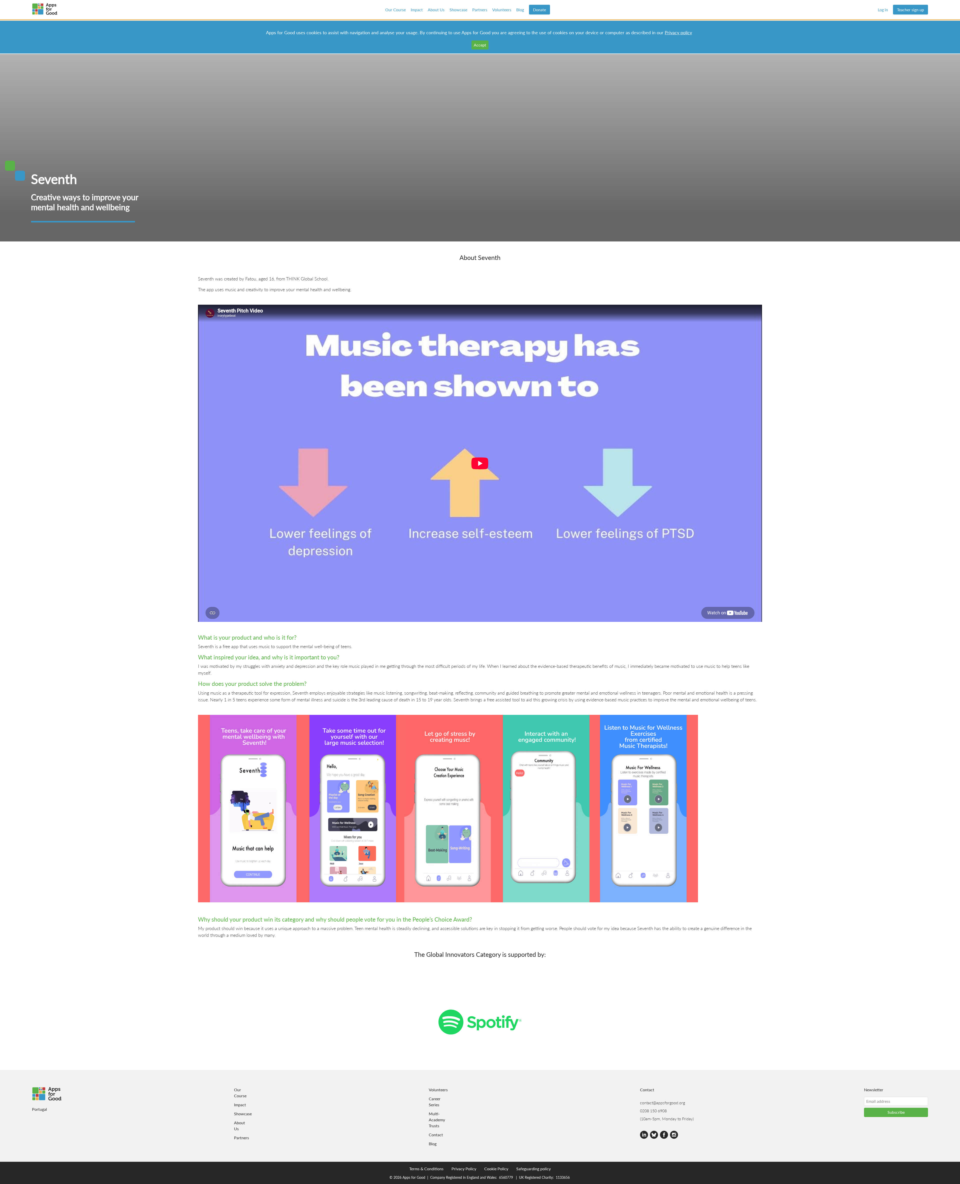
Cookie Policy (496, 1169)
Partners (479, 9)
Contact (435, 1135)
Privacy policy (678, 32)
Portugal (39, 1109)
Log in (883, 9)
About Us (436, 9)
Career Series (434, 1102)
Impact (417, 9)
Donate (539, 9)
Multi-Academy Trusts (435, 1120)
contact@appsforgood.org (662, 1103)
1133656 (563, 1177)
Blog (520, 9)
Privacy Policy (464, 1169)
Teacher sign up (910, 9)
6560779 (506, 1177)
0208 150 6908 (653, 1111)
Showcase (458, 9)
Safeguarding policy (533, 1169)
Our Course (395, 9)
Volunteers (501, 9)
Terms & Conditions (426, 1169)
